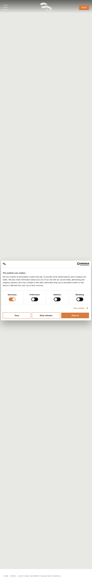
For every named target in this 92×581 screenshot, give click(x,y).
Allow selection (46, 315)
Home (6, 576)
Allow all (75, 315)
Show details (78, 308)
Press (13, 576)
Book (84, 7)
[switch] (34, 299)
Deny (17, 315)
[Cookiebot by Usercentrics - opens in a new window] (78, 264)
